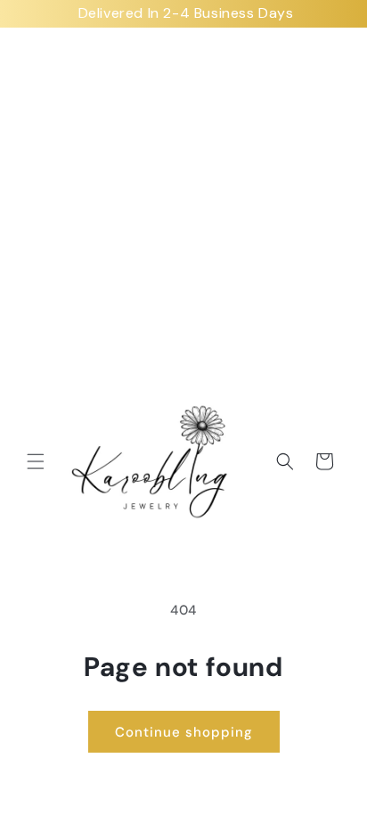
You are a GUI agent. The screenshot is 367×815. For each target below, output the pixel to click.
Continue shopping (184, 732)
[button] (35, 461)
